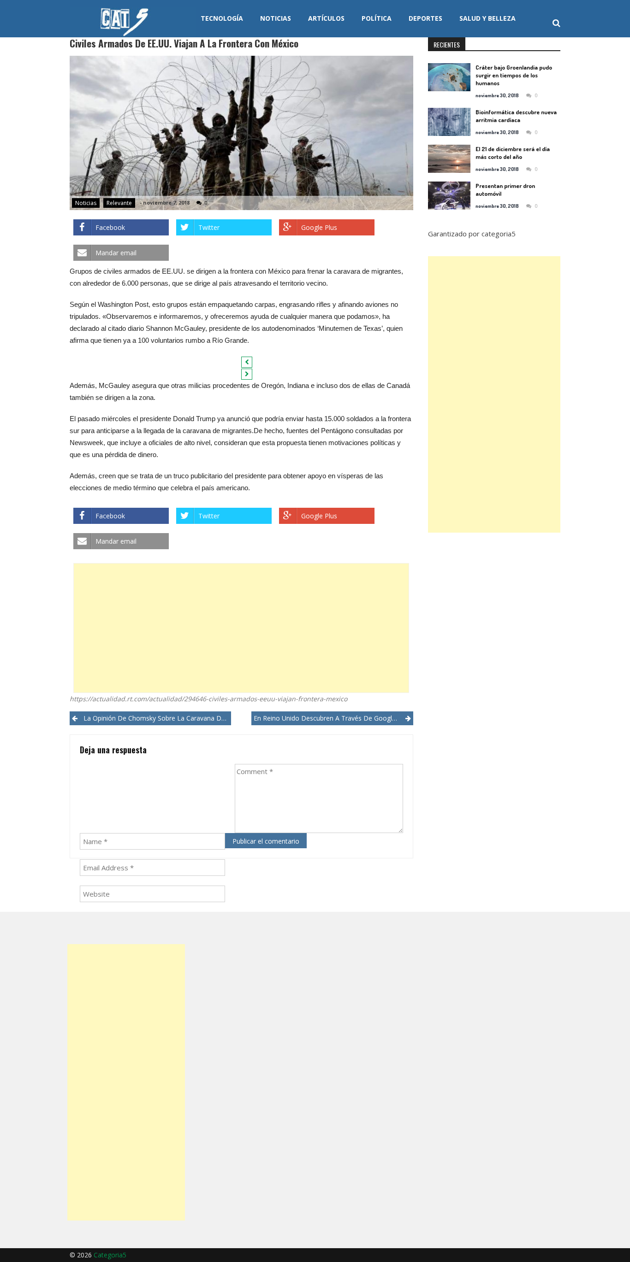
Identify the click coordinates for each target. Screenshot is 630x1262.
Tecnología (222, 18)
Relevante (119, 203)
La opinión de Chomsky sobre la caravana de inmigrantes (157, 718)
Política (377, 18)
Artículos (326, 18)
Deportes (425, 18)
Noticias (275, 18)
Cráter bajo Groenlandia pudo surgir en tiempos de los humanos (513, 75)
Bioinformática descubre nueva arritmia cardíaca (516, 115)
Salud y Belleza (487, 18)
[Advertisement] (241, 628)
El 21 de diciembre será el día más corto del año (512, 152)
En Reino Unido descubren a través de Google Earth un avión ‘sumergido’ (333, 718)
